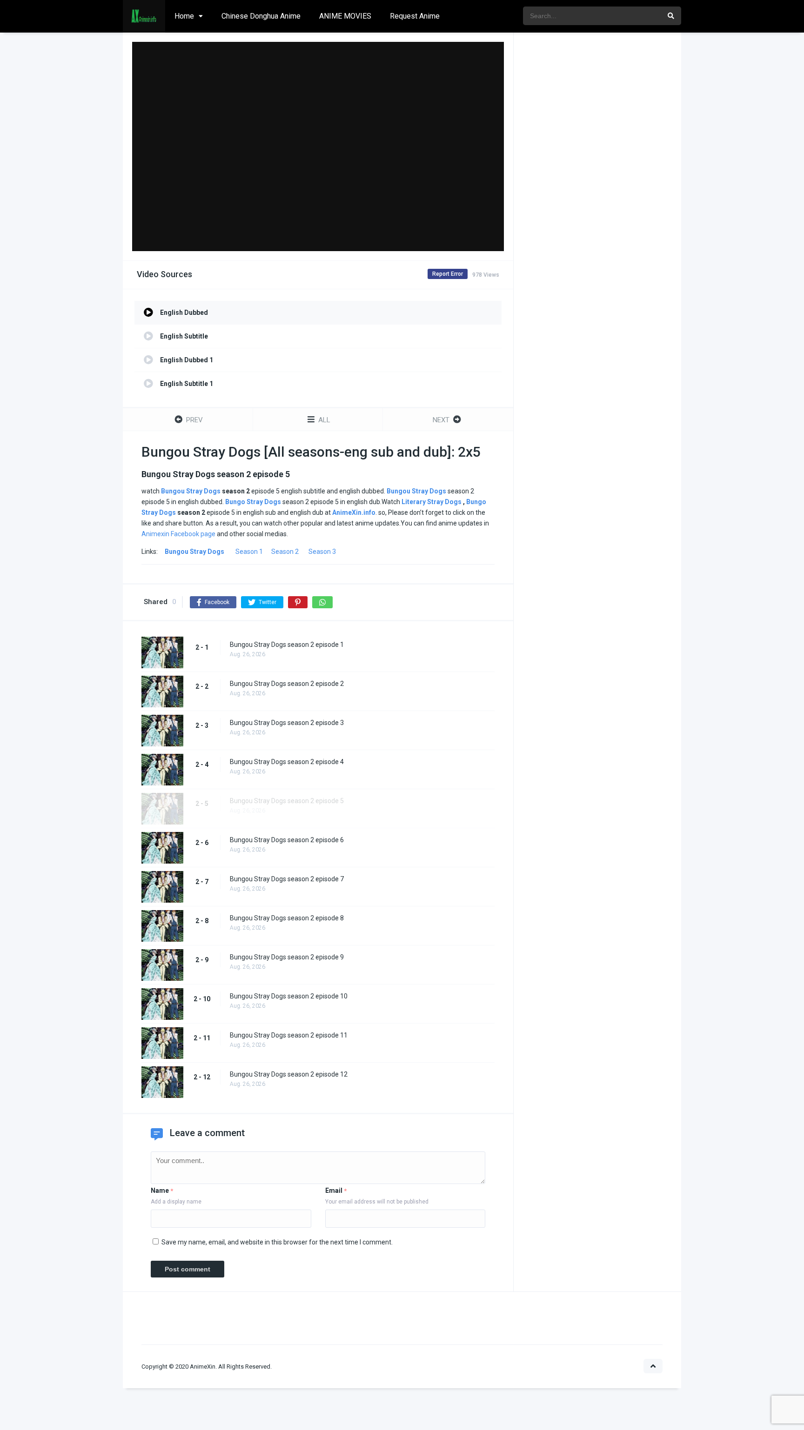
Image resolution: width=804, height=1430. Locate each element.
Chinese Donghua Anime (261, 16)
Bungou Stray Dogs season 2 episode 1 (287, 644)
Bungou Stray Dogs (191, 491)
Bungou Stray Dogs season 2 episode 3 (287, 722)
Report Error (447, 274)
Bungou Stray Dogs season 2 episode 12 (289, 1074)
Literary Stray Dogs (432, 501)
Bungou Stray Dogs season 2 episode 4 (287, 761)
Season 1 (249, 551)
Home (184, 16)
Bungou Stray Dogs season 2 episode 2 (287, 683)
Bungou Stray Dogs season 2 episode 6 (287, 840)
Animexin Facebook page (178, 534)
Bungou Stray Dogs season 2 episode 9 (287, 957)
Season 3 (322, 551)
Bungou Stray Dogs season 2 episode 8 (287, 918)
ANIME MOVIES (345, 16)
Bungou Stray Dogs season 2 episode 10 (289, 996)
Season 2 (285, 551)
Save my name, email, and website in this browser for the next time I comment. (277, 1242)
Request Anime (415, 16)
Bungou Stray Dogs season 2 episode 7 (287, 879)
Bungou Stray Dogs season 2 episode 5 (287, 801)
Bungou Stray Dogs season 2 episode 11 (289, 1035)
